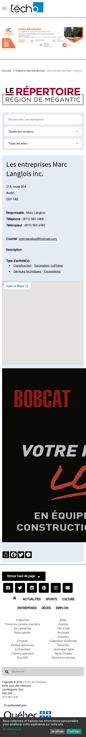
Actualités (32, 599)
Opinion (63, 624)
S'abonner (22, 620)
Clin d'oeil (63, 628)
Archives (63, 632)
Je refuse (57, 731)
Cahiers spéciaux (22, 653)
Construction (23, 265)
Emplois (62, 608)
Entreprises (27, 608)
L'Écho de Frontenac (35, 682)
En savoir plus (12, 729)
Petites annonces (22, 645)
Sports (51, 599)
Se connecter (22, 628)
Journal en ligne (63, 649)
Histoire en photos (63, 657)
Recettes (63, 645)
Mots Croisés (63, 653)
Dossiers (63, 636)
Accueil (6, 70)
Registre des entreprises (30, 70)
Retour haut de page (21, 576)
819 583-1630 (10, 697)
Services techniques (28, 271)
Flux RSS (22, 657)
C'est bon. (73, 731)
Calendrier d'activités (63, 641)
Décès (46, 608)
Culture (68, 599)
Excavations (52, 271)
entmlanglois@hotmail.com (38, 239)
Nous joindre (22, 632)
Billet (63, 620)
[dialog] (43, 727)
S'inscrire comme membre (22, 624)
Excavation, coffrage (48, 265)
